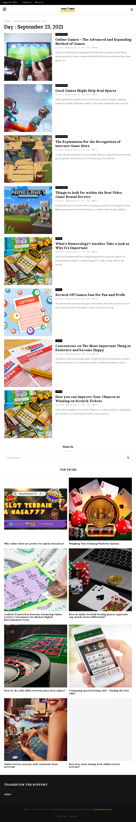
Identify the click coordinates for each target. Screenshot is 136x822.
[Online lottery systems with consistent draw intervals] (35, 729)
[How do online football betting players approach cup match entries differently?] (100, 579)
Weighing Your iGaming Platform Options (94, 543)
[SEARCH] (128, 457)
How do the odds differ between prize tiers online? (34, 690)
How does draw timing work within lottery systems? (94, 765)
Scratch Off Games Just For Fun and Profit (90, 295)
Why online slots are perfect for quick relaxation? (34, 543)
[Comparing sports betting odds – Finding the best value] (100, 656)
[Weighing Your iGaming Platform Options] (100, 509)
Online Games (61, 34)
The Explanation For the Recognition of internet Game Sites (87, 144)
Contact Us (27, 2)
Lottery (58, 238)
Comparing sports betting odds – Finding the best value (99, 692)
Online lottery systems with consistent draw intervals (31, 765)
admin (61, 48)
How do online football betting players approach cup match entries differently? (98, 616)
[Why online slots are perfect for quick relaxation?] (35, 509)
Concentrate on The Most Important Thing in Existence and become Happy (93, 348)
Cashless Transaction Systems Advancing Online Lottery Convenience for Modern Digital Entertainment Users (33, 617)
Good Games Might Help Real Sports (85, 90)
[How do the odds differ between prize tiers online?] (35, 656)
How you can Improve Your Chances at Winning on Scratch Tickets (87, 399)
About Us (39, 2)
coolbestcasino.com (103, 809)
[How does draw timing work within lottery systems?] (100, 729)
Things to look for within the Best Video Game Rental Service (88, 194)
